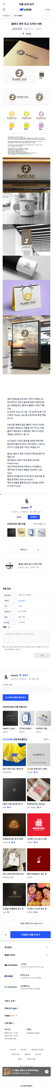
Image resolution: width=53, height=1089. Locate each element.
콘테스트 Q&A (11, 1008)
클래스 (20, 1059)
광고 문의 (38, 1054)
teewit (25, 507)
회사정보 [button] (8, 947)
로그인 (47, 9)
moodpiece (7, 772)
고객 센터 (8, 1023)
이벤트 (9, 1015)
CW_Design (31, 807)
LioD (4, 912)
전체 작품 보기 (39, 523)
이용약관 (27, 1054)
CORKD (30, 772)
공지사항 (23, 1049)
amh (4, 807)
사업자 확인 (15, 1054)
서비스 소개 (9, 1000)
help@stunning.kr (33, 1033)
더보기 (46, 739)
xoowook (6, 842)
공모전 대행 (31, 1059)
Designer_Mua (8, 877)
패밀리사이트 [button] (10, 955)
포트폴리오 (6, 15)
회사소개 (13, 1049)
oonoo (29, 877)
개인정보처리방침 (37, 1049)
